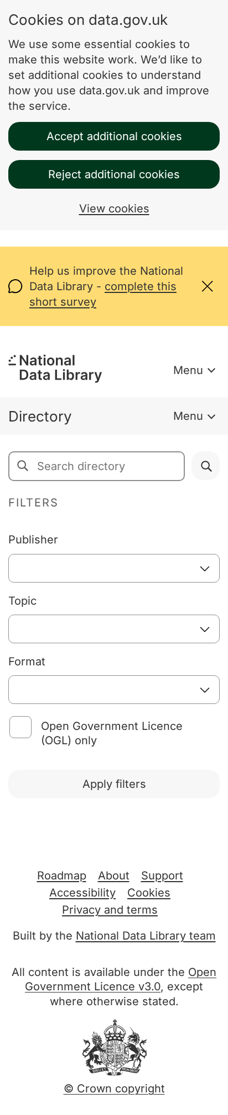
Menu (188, 370)
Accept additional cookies (114, 136)
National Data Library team (146, 935)
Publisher (33, 539)
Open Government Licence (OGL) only (112, 733)
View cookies (114, 208)
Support (162, 875)
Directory (40, 416)
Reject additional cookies (114, 174)
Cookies (148, 892)
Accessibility (82, 892)
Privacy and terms (110, 909)
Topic (22, 600)
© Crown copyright (114, 1088)
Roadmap (61, 875)
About (113, 875)
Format (26, 661)
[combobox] (114, 568)
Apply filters (114, 784)
